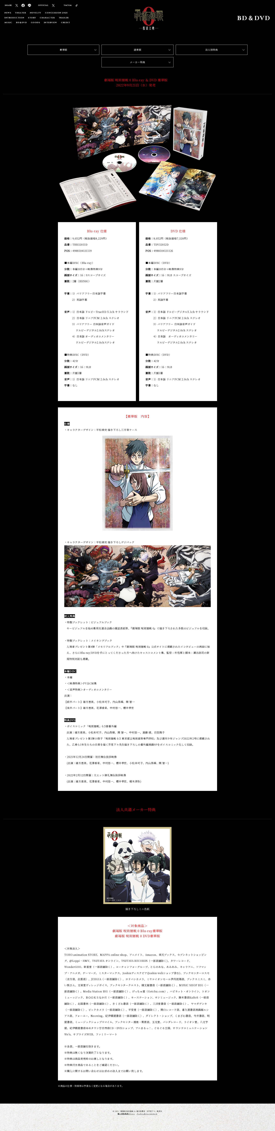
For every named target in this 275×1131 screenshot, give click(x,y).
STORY (32, 17)
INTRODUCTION (14, 17)
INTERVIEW (50, 22)
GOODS (35, 22)
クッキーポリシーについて (147, 1114)
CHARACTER (47, 17)
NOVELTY (35, 12)
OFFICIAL (43, 5)
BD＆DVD (21, 22)
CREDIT (65, 22)
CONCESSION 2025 (56, 12)
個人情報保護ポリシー (126, 1114)
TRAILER (64, 17)
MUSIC (8, 22)
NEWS (7, 12)
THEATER (20, 12)
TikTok (67, 5)
